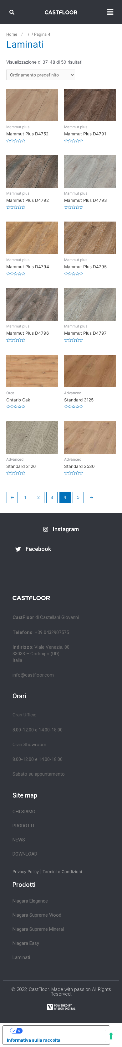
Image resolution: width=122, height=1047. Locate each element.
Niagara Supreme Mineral (38, 929)
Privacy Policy (26, 871)
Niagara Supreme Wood (37, 915)
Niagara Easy (26, 943)
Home (11, 34)
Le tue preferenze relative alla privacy (62, 1030)
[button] (61, 529)
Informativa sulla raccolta (33, 1040)
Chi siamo (24, 811)
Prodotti (23, 826)
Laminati (21, 957)
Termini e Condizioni (62, 871)
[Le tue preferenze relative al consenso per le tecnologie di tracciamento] (111, 1036)
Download (25, 854)
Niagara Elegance (30, 901)
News (19, 840)
